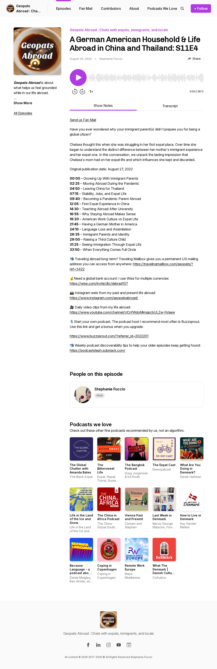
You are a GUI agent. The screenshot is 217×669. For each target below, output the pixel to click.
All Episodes (23, 113)
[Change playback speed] (91, 91)
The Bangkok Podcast (135, 467)
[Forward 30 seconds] (82, 91)
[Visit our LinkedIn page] (98, 645)
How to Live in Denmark (190, 517)
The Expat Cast (164, 465)
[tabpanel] (136, 237)
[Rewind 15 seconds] (75, 91)
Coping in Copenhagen (107, 567)
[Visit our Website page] (129, 645)
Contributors (111, 8)
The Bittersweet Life (105, 468)
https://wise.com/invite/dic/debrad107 (99, 283)
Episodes (63, 8)
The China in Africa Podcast (108, 517)
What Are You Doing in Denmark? (190, 468)
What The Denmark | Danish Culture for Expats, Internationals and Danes (164, 575)
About (134, 8)
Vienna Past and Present (134, 517)
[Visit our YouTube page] (119, 645)
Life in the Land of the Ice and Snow (81, 519)
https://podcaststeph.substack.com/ (97, 350)
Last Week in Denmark (162, 517)
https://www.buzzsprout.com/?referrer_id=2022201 (109, 336)
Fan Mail (85, 8)
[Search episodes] (182, 8)
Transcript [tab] (170, 106)
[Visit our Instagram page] (108, 645)
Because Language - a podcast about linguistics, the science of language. (81, 575)
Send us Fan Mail (83, 120)
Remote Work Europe (135, 567)
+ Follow (201, 8)
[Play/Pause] (78, 77)
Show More (23, 103)
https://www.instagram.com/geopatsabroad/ (104, 298)
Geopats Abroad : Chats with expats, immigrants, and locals (28, 9)
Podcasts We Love (162, 8)
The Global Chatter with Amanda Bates (80, 468)
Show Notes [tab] (103, 105)
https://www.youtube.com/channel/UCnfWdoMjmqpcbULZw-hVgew (122, 312)
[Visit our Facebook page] (88, 645)
